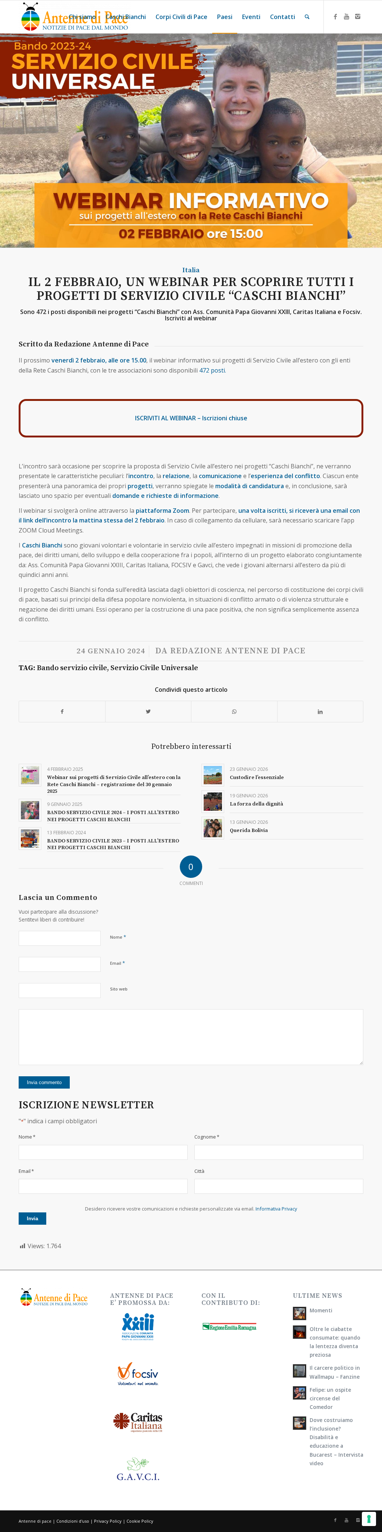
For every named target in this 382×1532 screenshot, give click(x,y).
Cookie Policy (139, 1521)
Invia (32, 1218)
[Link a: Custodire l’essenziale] (213, 775)
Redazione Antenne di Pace (238, 651)
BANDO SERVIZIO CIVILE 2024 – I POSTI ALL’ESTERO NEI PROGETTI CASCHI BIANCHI (113, 816)
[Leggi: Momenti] (299, 1313)
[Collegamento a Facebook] (335, 16)
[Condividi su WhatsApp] (234, 711)
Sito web (119, 989)
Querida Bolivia (249, 830)
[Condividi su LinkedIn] (320, 711)
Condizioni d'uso (72, 1521)
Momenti (321, 1310)
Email (117, 963)
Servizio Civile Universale (154, 668)
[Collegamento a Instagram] (357, 16)
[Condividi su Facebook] (62, 711)
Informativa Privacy (276, 1208)
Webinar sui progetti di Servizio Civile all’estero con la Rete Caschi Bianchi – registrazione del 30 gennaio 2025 (114, 784)
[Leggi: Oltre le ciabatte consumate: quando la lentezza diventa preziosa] (299, 1332)
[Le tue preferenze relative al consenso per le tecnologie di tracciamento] (369, 1519)
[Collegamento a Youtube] (346, 16)
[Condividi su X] (148, 711)
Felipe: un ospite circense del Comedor (330, 1398)
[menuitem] (82, 16)
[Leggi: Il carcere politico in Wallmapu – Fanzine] (299, 1371)
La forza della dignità (256, 804)
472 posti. (212, 370)
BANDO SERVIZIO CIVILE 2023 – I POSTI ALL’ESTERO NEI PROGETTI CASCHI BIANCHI (113, 844)
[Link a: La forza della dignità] (213, 801)
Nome (118, 936)
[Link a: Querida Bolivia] (213, 828)
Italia (191, 270)
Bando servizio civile (72, 668)
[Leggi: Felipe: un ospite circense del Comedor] (299, 1393)
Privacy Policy (108, 1521)
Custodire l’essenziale (257, 777)
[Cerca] (307, 16)
